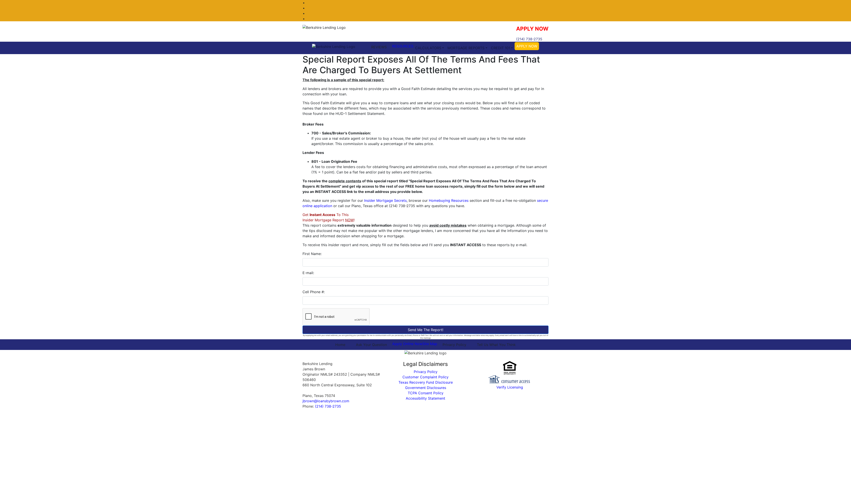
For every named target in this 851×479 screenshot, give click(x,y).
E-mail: (308, 273)
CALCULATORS (428, 48)
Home (340, 344)
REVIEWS (379, 47)
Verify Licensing (509, 387)
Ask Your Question (371, 344)
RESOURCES (402, 46)
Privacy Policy (454, 344)
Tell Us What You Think (496, 344)
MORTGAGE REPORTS (465, 48)
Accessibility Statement (425, 398)
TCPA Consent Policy (425, 393)
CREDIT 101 (500, 48)
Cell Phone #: (314, 292)
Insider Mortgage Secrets (385, 200)
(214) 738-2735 (529, 39)
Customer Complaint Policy (425, 377)
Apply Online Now (407, 344)
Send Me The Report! (425, 330)
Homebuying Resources (448, 200)
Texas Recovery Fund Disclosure (425, 382)
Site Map (429, 344)
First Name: (312, 253)
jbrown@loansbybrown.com (326, 401)
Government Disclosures (425, 387)
